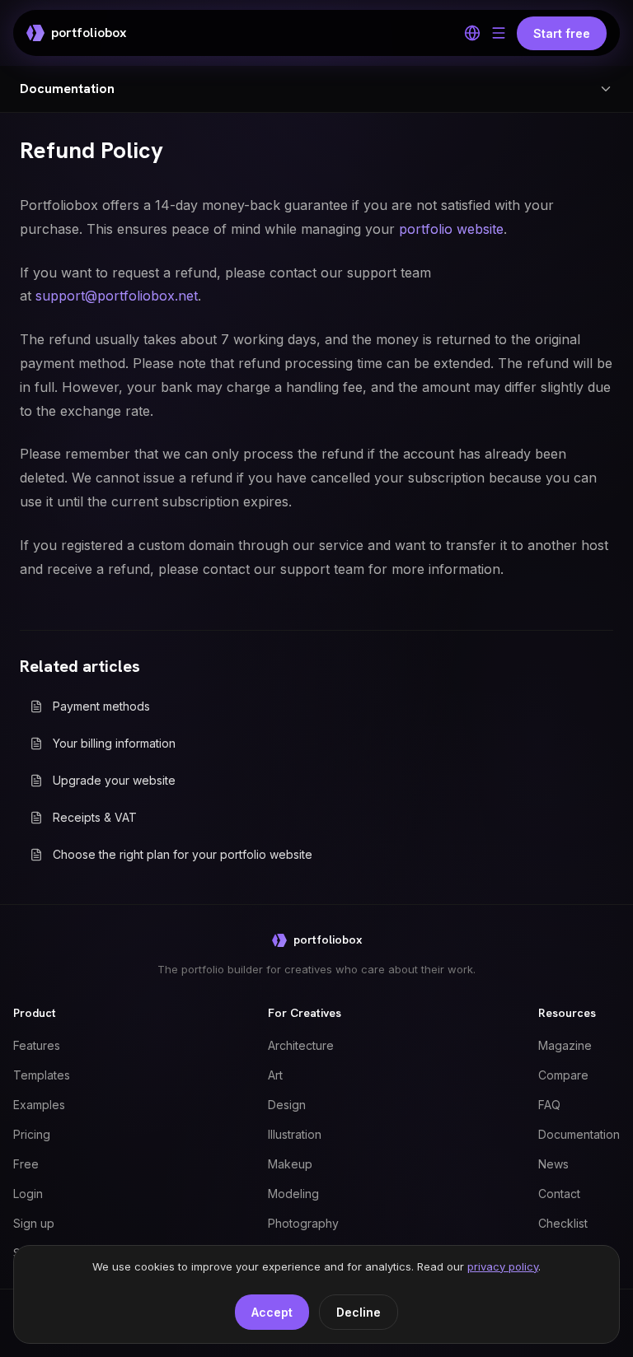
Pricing (31, 1134)
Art (275, 1075)
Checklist (563, 1223)
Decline (358, 1312)
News (553, 1164)
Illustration (294, 1134)
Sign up (33, 1223)
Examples (39, 1105)
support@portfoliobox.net (116, 295)
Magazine (565, 1045)
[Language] (472, 33)
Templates (41, 1075)
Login (28, 1194)
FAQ (549, 1105)
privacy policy (502, 1266)
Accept (272, 1312)
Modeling (293, 1194)
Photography (303, 1223)
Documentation (579, 1134)
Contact (559, 1194)
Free (26, 1164)
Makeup (290, 1164)
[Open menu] (498, 33)
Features (36, 1045)
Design (287, 1105)
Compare (563, 1075)
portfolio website (451, 229)
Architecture (301, 1045)
